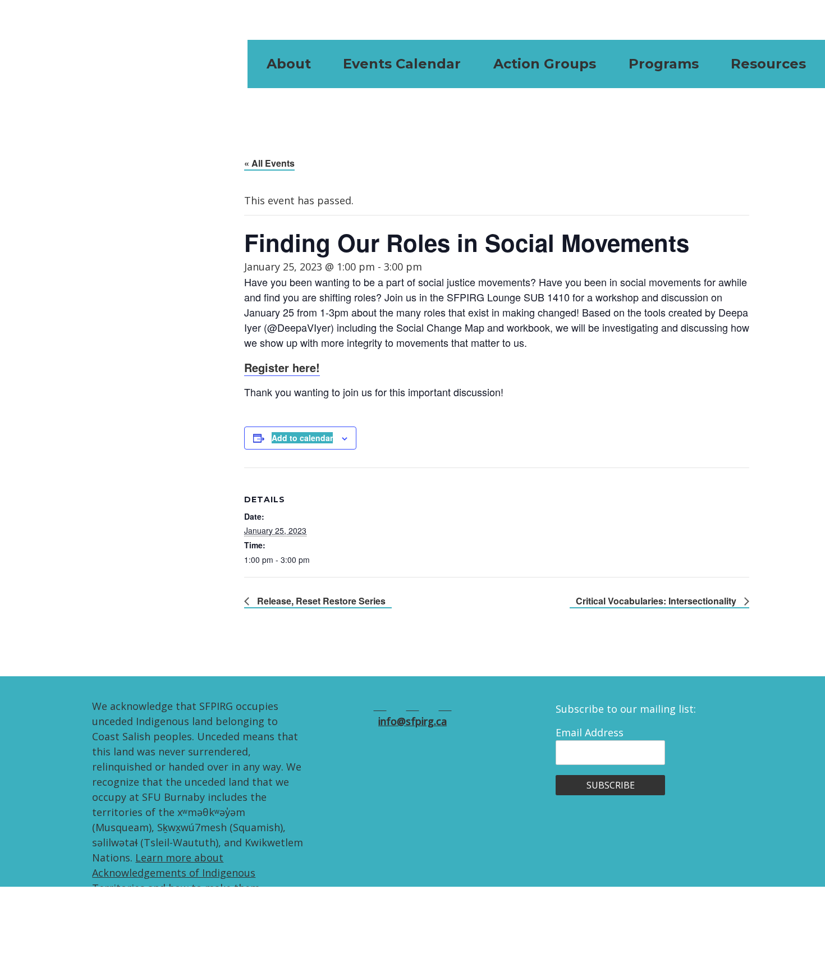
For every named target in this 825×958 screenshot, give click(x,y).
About (289, 64)
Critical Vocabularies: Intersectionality (657, 600)
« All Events (269, 163)
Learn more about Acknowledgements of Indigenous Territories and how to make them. (177, 873)
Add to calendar (302, 437)
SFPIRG (70, 63)
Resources (768, 64)
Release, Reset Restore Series (320, 600)
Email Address (590, 732)
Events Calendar (402, 64)
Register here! (282, 367)
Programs (664, 64)
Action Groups (544, 64)
